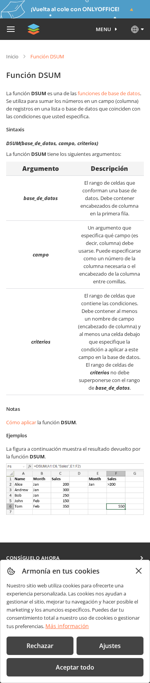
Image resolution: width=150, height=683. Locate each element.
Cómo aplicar (21, 422)
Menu (104, 29)
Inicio (12, 56)
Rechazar (40, 646)
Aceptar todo (75, 667)
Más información (67, 626)
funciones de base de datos (109, 93)
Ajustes (110, 646)
